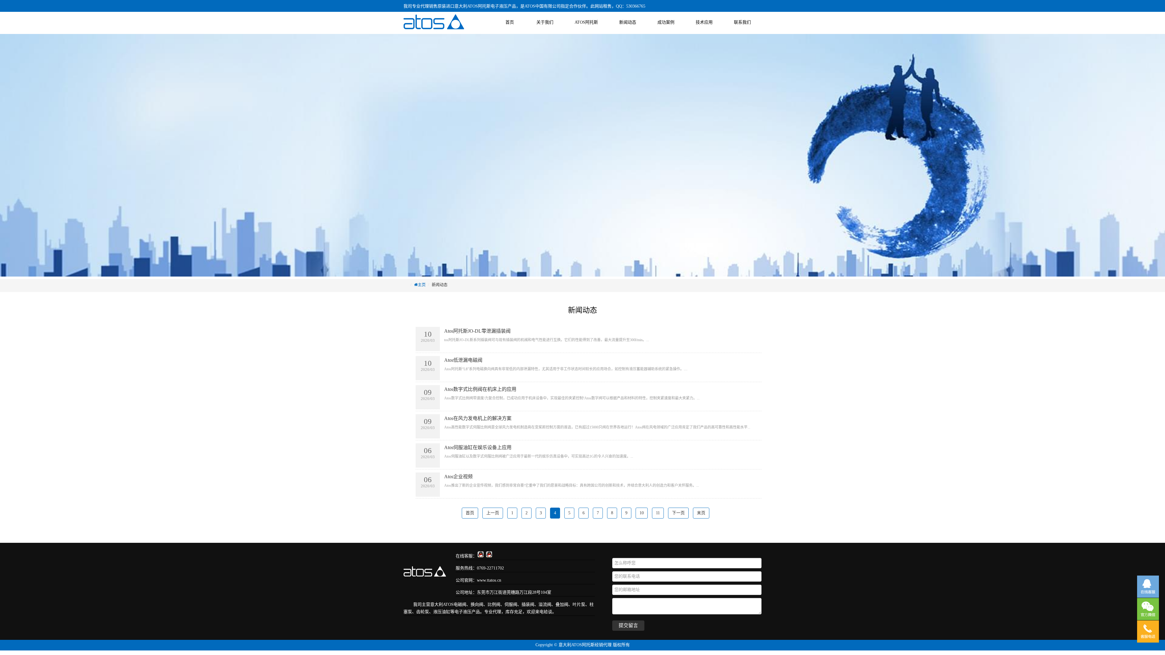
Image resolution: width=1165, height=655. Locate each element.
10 (642, 513)
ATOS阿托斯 (586, 22)
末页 (701, 513)
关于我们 (544, 22)
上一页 (492, 513)
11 (658, 513)
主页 (422, 284)
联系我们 (742, 22)
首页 (509, 22)
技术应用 (704, 22)
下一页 (678, 513)
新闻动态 (627, 22)
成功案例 (665, 22)
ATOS (448, 604)
